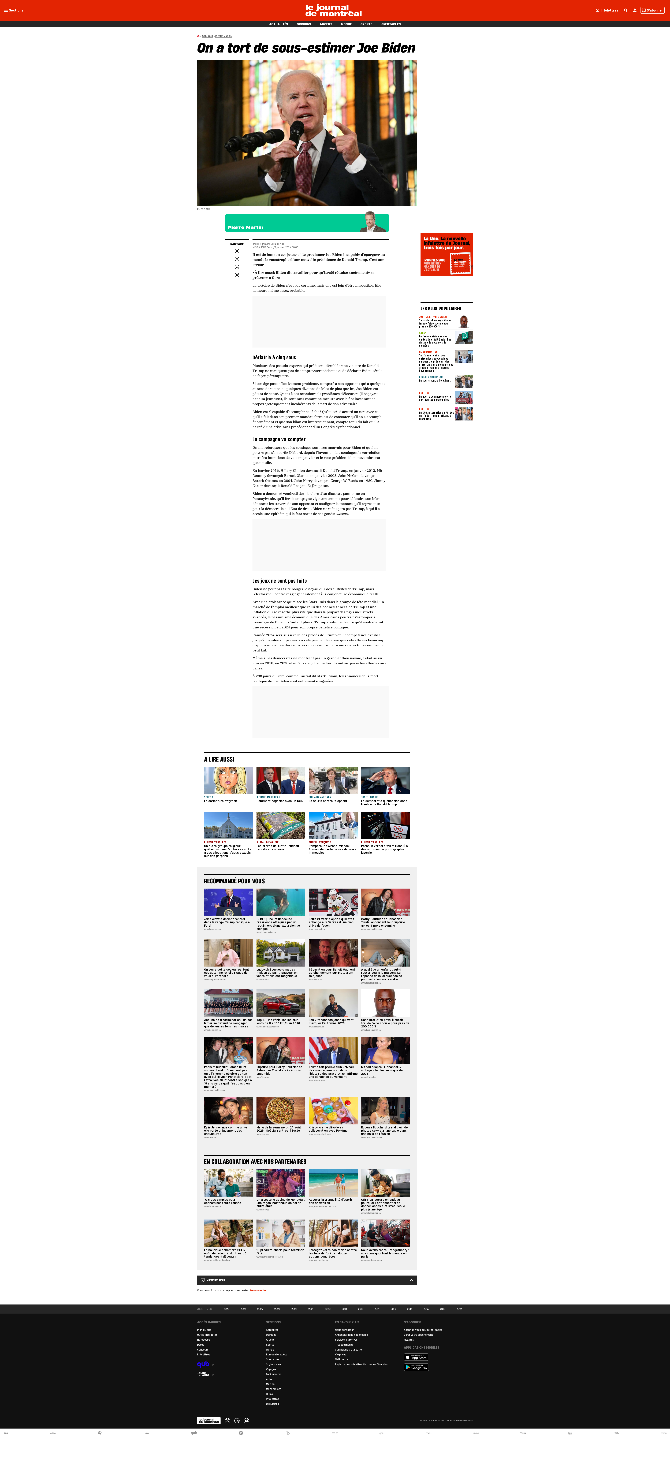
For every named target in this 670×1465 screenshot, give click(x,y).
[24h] (100, 1433)
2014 (426, 1309)
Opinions (207, 36)
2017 (376, 1309)
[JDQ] (6, 1433)
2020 (327, 1309)
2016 (393, 1309)
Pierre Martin (223, 36)
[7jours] (523, 1433)
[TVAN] (53, 1433)
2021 (310, 1309)
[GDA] (617, 1433)
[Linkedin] (237, 1420)
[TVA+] (429, 1433)
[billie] (288, 1433)
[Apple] (435, 1357)
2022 (294, 1309)
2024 (260, 1309)
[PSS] (382, 1433)
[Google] (435, 1367)
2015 (409, 1309)
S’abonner (655, 10)
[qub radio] (228, 1363)
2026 (226, 1309)
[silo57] (335, 1433)
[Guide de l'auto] (228, 1372)
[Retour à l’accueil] (334, 10)
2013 (442, 1309)
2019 (344, 1309)
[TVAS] (147, 1433)
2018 (360, 1309)
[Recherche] (625, 10)
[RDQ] (570, 1433)
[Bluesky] (246, 1420)
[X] (227, 1420)
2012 (458, 1309)
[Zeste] (664, 1433)
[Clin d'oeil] (476, 1433)
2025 (243, 1309)
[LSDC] (241, 1433)
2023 (277, 1309)
